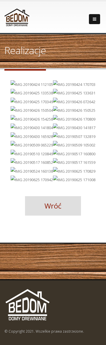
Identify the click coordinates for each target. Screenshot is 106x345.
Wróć (53, 206)
